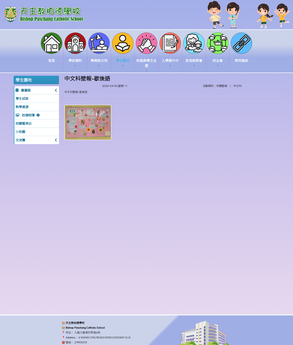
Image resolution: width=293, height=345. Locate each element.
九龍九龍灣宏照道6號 (87, 332)
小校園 (20, 132)
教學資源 (22, 107)
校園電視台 (24, 123)
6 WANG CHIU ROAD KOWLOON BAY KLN (104, 337)
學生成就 (22, 99)
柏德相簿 (28, 115)
